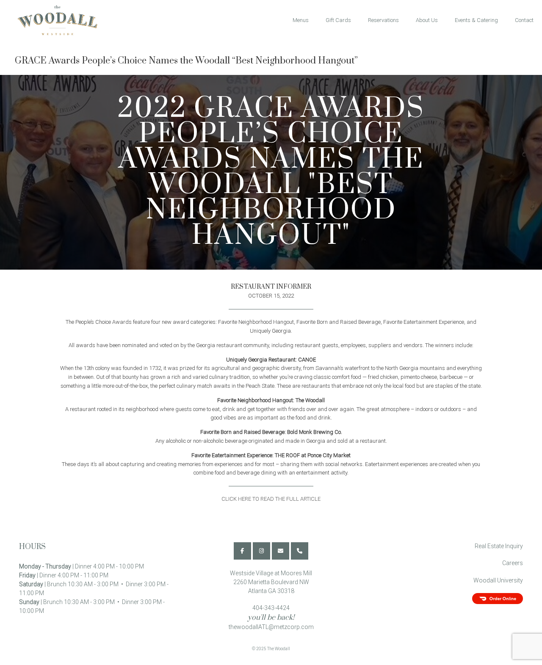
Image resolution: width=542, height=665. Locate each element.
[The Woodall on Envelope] (280, 551)
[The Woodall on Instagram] (261, 551)
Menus (301, 20)
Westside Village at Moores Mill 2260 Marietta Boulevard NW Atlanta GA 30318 (271, 582)
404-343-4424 (271, 607)
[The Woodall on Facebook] (242, 551)
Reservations (383, 20)
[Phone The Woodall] (299, 551)
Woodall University (498, 580)
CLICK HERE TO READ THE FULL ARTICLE (271, 499)
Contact (524, 20)
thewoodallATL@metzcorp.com (271, 627)
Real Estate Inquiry (499, 546)
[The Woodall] (53, 20)
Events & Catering (476, 20)
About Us (427, 20)
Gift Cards (338, 20)
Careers (512, 563)
